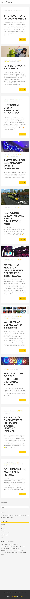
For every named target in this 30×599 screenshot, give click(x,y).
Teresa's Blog (6, 2)
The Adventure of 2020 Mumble (15, 17)
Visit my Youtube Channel (7, 517)
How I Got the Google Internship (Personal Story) (14, 379)
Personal (7, 61)
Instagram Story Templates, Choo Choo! (12, 109)
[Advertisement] (15, 573)
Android (3, 524)
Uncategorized (8, 209)
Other (2, 526)
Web (18, 463)
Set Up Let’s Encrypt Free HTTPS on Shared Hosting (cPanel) (13, 424)
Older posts (4, 502)
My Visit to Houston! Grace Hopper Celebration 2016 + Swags (13, 270)
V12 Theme (14, 596)
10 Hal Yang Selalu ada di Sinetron (13, 325)
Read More (22, 39)
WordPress (21, 596)
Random (6, 101)
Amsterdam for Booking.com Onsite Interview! (15, 164)
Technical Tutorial (10, 463)
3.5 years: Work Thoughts (14, 67)
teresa (19, 10)
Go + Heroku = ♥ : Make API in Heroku (15, 472)
